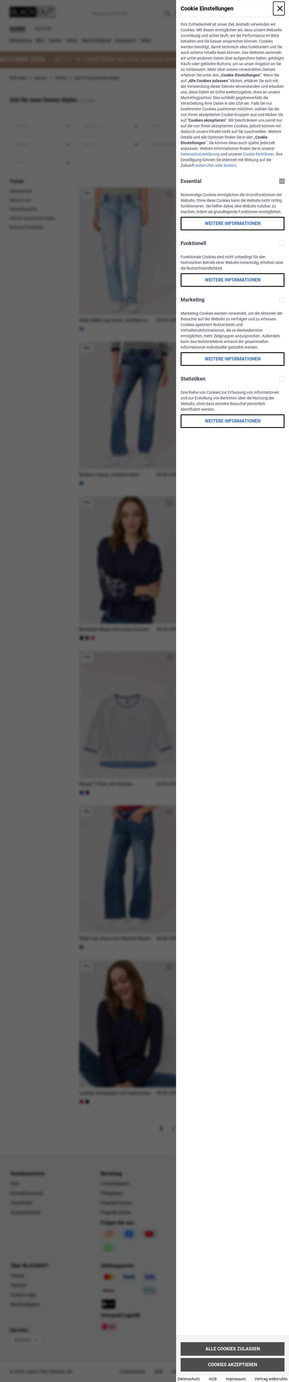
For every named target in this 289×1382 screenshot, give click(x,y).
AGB (213, 1379)
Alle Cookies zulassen (232, 1349)
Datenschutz (189, 1379)
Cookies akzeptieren (232, 1364)
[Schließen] (278, 8)
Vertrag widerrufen (271, 1379)
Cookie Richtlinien (258, 154)
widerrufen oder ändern (215, 165)
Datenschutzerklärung (200, 154)
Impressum (236, 1379)
